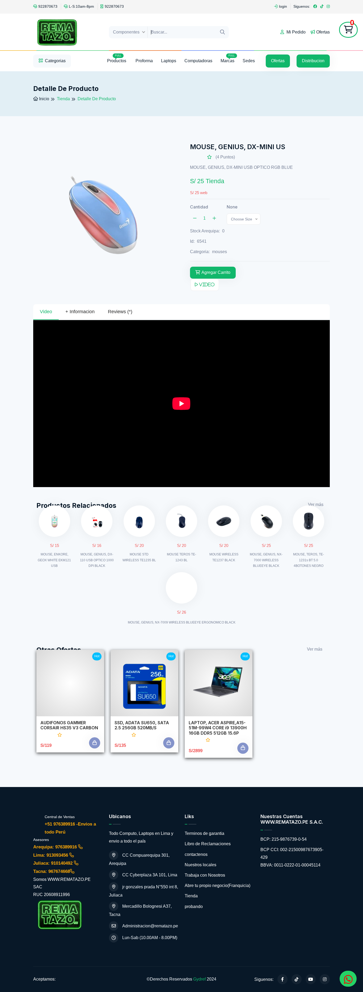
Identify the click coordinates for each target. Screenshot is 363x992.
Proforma (144, 60)
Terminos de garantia (204, 833)
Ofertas (323, 32)
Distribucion (313, 60)
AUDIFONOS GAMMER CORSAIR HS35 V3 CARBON (69, 725)
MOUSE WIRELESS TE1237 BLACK (223, 557)
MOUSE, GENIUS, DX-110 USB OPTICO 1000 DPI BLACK (97, 560)
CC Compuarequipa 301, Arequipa (139, 859)
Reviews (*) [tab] (120, 311)
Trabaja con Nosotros (205, 875)
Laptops (168, 60)
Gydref (199, 979)
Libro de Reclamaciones (208, 844)
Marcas (228, 58)
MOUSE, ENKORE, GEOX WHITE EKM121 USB (54, 560)
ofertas (278, 60)
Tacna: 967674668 (51, 871)
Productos (117, 58)
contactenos (196, 854)
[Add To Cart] (94, 742)
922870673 (47, 6)
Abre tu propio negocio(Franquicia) (217, 885)
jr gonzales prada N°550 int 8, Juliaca (143, 891)
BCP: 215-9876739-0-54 (283, 839)
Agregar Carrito (215, 272)
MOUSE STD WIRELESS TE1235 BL (139, 557)
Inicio (43, 99)
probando (194, 906)
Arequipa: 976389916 (55, 846)
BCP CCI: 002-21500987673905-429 (291, 853)
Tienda (191, 896)
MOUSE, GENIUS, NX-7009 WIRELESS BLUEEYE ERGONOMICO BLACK (181, 622)
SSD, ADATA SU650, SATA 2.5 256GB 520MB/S (142, 725)
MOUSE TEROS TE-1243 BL (181, 557)
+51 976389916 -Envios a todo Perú (70, 828)
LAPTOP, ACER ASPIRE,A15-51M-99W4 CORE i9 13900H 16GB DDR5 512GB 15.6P (218, 727)
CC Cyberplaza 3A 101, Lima (149, 875)
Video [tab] (46, 311)
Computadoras (198, 60)
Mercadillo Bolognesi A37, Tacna (140, 910)
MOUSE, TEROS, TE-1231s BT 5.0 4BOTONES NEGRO (308, 560)
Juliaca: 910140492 (53, 863)
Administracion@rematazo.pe (150, 926)
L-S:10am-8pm (81, 6)
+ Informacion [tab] (80, 311)
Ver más (315, 504)
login (283, 6)
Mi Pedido (295, 32)
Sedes (249, 60)
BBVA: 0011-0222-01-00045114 (290, 865)
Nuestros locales (200, 865)
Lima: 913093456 (51, 855)
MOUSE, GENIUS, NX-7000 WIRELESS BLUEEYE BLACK (266, 560)
